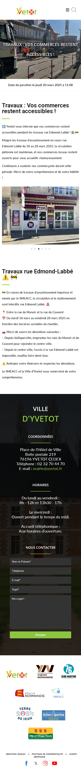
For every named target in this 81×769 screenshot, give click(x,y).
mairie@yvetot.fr (47, 468)
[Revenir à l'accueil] (26, 15)
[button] (31, 248)
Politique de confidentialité (47, 754)
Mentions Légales (16, 754)
